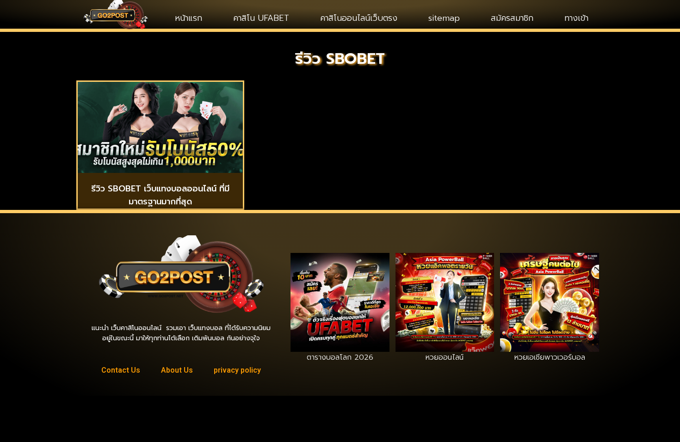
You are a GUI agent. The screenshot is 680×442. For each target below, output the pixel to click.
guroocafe (218, 225)
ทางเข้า (576, 18)
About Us (177, 370)
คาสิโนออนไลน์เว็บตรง (358, 18)
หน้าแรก (188, 18)
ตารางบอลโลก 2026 (340, 357)
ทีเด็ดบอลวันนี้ (96, 225)
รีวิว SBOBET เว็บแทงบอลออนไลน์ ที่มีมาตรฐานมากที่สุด (160, 195)
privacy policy (237, 370)
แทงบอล (253, 225)
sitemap (444, 18)
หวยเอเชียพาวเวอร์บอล (549, 357)
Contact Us (120, 370)
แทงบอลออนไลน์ (146, 225)
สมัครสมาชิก (512, 18)
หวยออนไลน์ (445, 357)
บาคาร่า (186, 225)
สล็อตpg (89, 256)
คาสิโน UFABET (261, 18)
